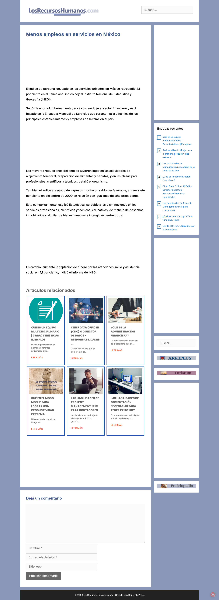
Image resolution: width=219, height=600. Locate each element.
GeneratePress (136, 595)
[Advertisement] (85, 64)
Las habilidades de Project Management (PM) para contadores (177, 207)
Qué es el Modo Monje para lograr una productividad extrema (42, 406)
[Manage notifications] (213, 594)
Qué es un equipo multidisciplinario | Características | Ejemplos (177, 141)
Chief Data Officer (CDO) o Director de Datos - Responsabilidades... (85, 335)
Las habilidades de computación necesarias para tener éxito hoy (179, 167)
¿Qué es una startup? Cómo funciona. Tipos (177, 218)
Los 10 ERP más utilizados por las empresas (179, 228)
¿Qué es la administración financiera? (123, 331)
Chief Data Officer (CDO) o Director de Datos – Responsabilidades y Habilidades (177, 191)
